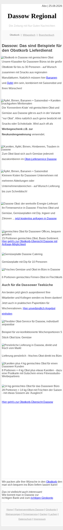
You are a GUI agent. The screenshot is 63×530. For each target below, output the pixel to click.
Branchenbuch (46, 35)
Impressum (40, 519)
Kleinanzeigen (13, 514)
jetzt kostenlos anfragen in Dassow (36, 218)
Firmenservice (30, 514)
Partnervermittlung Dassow (29, 509)
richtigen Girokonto (42, 497)
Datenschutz (25, 519)
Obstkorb (51, 481)
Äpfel (10, 83)
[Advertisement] (31, 443)
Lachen (53, 514)
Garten (43, 514)
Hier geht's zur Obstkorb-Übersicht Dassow (27, 402)
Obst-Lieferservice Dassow (41, 159)
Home (10, 509)
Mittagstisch (29, 35)
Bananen (51, 77)
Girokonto (51, 509)
